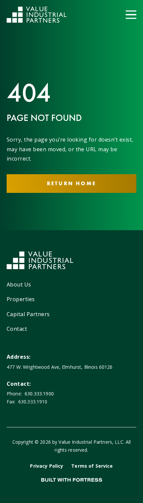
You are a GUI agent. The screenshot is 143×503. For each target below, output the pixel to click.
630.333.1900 (39, 393)
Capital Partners (28, 314)
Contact (17, 328)
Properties (21, 299)
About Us (19, 284)
